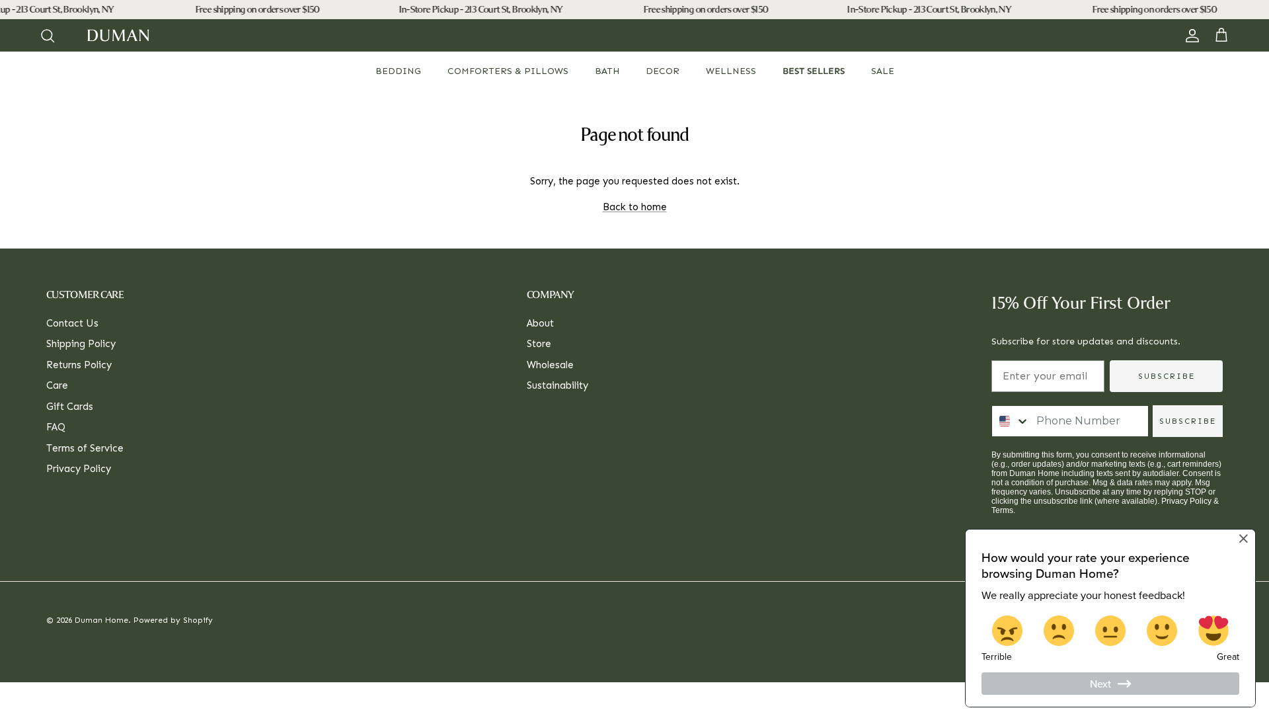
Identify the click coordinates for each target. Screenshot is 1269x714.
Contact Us (72, 323)
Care (57, 385)
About (540, 323)
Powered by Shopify (173, 620)
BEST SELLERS (814, 71)
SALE (882, 71)
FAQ (55, 427)
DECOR (662, 71)
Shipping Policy (81, 344)
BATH (607, 71)
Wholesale (550, 365)
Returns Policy (79, 365)
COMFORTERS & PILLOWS (507, 71)
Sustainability (557, 385)
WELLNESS (731, 71)
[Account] (1189, 36)
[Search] (48, 36)
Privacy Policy (78, 469)
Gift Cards (69, 407)
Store (539, 344)
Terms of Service (85, 448)
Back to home (635, 207)
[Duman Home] (118, 35)
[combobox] (1011, 421)
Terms (1002, 510)
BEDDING (398, 71)
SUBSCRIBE (1166, 376)
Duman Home (101, 620)
